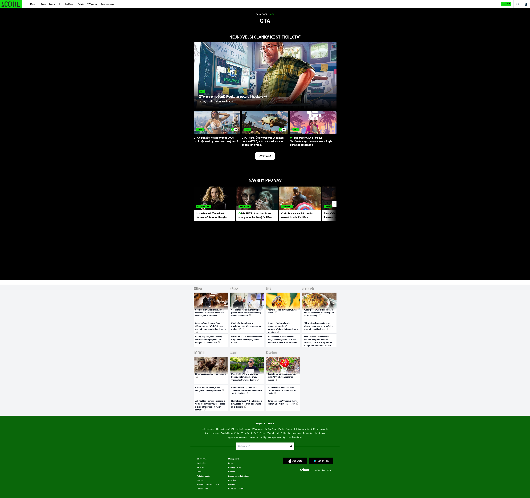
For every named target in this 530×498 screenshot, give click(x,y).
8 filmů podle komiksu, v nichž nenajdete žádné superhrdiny (208, 389)
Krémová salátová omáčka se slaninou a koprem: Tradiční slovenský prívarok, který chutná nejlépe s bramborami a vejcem (318, 341)
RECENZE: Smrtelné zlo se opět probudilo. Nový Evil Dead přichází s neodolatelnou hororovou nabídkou (256, 215)
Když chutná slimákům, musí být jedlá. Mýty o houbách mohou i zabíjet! (282, 377)
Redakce (231, 485)
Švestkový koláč (294, 437)
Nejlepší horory (243, 429)
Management (233, 459)
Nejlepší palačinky (276, 437)
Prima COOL (261, 14)
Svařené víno (259, 433)
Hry (60, 4)
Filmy (43, 4)
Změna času (270, 429)
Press (230, 463)
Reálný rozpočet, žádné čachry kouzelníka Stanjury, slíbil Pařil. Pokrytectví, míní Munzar (209, 340)
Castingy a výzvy (234, 467)
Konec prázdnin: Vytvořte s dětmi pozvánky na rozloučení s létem (282, 402)
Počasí (289, 429)
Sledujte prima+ (107, 4)
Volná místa (201, 463)
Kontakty (231, 472)
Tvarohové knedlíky (257, 437)
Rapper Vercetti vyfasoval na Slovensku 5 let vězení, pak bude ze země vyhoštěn (246, 390)
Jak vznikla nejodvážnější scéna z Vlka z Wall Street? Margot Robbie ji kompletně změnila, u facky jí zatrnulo (210, 405)
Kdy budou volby (301, 429)
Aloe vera (296, 433)
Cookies (200, 480)
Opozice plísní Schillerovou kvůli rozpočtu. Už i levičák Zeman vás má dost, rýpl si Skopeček (209, 313)
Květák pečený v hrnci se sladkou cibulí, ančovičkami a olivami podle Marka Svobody (319, 313)
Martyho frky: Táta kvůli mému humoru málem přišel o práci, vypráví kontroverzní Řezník (244, 377)
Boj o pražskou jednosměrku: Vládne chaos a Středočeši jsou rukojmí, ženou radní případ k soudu (210, 326)
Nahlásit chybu (202, 489)
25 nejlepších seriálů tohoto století (210, 374)
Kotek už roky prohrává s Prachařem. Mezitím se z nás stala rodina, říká (246, 326)
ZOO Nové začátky (319, 429)
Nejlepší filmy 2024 (225, 429)
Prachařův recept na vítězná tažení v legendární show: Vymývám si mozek (246, 340)
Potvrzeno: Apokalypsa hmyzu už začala (282, 311)
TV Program (92, 4)
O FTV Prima (201, 459)
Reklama (200, 467)
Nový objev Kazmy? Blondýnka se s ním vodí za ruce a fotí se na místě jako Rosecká (246, 404)
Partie (281, 429)
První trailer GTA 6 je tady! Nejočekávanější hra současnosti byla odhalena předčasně (311, 141)
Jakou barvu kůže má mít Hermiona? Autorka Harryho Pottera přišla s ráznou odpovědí (211, 215)
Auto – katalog (211, 433)
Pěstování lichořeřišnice (314, 433)
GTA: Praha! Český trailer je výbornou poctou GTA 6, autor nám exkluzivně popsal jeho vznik (263, 141)
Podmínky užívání (203, 476)
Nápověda (232, 480)
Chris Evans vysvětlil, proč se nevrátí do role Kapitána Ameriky (297, 215)
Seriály (52, 4)
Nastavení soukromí (236, 489)
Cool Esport (69, 4)
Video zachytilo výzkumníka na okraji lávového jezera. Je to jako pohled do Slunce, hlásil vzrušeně (282, 340)
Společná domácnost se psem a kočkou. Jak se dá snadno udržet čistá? (282, 390)
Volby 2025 (246, 433)
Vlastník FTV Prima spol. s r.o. (208, 485)
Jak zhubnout (208, 429)
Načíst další (265, 156)
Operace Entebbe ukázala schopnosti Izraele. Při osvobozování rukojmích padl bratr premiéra (283, 327)
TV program (257, 429)
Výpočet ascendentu (237, 437)
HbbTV (199, 472)
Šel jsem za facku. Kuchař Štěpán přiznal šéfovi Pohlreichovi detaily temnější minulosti (246, 313)
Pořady (81, 4)
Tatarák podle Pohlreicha (278, 433)
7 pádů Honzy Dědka (230, 433)
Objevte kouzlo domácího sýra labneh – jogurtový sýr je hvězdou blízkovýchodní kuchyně (318, 326)
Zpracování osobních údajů (238, 476)
